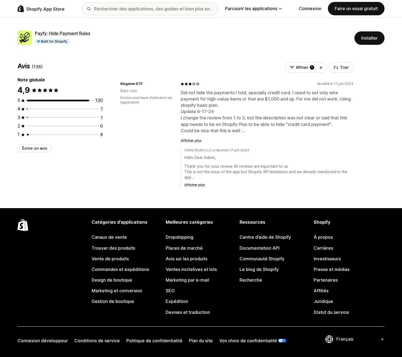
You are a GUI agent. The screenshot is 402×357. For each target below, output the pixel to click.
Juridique (323, 301)
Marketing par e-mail (187, 280)
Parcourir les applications (251, 8)
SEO (170, 290)
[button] (320, 67)
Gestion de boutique (113, 301)
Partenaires (326, 280)
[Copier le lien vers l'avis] (146, 84)
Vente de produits (110, 258)
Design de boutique (112, 280)
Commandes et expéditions (120, 269)
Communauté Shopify (262, 258)
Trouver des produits (113, 248)
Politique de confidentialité (154, 340)
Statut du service (331, 312)
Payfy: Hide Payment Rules (62, 33)
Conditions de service (97, 340)
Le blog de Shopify (259, 269)
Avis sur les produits (186, 258)
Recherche (251, 280)
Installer (369, 38)
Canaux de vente (109, 237)
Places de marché (184, 248)
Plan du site (201, 340)
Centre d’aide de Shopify (265, 237)
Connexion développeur (43, 340)
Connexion (310, 8)
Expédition (177, 301)
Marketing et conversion (117, 290)
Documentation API (259, 248)
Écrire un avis (34, 148)
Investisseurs (327, 258)
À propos (323, 237)
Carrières (323, 248)
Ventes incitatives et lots (191, 269)
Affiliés (321, 290)
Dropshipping (179, 237)
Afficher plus (191, 140)
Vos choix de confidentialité (248, 340)
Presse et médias (331, 269)
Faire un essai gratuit (356, 8)
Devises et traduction (188, 312)
